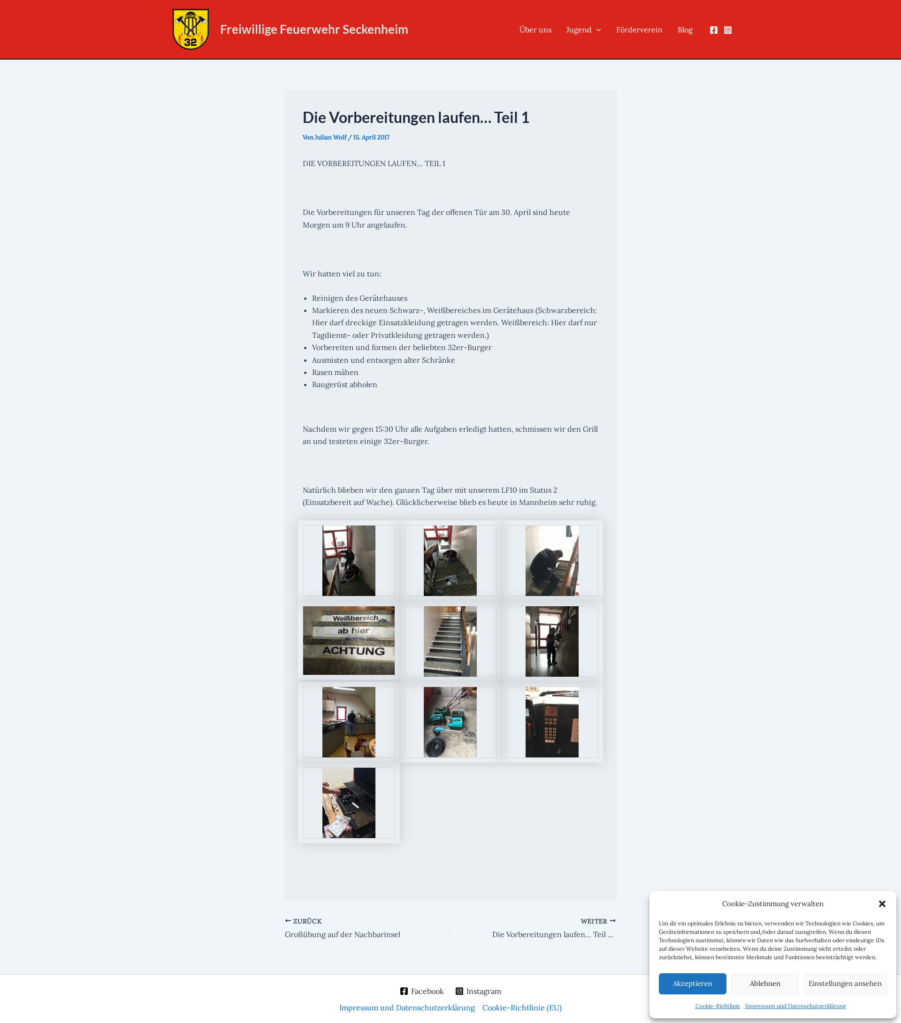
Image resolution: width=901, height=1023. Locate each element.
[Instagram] (728, 30)
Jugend (579, 29)
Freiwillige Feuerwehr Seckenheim (314, 29)
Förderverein (639, 29)
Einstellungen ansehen (845, 983)
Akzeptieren (692, 983)
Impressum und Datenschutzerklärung (795, 1005)
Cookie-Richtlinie (718, 1005)
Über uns (535, 29)
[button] (882, 903)
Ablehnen (765, 983)
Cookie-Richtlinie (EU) (522, 1007)
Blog (685, 29)
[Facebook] (714, 30)
